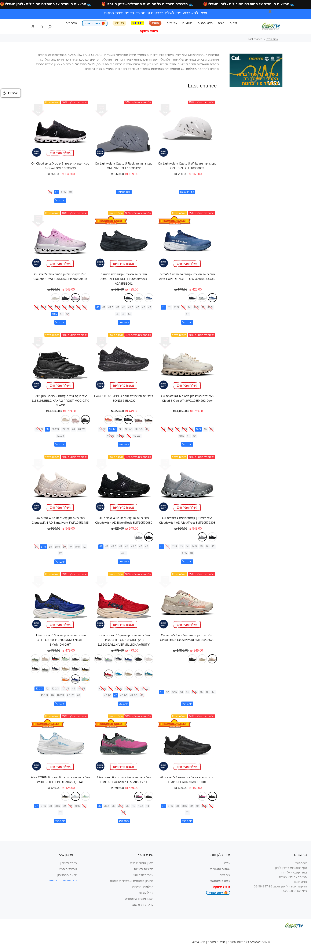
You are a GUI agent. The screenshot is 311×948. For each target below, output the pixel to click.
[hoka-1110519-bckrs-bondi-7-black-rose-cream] (148, 419)
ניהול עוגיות (146, 892)
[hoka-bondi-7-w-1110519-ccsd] (108, 419)
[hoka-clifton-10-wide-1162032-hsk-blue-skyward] (118, 674)
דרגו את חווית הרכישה (63, 880)
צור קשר (225, 875)
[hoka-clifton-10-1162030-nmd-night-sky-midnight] (75, 679)
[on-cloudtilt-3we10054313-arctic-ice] (55, 297)
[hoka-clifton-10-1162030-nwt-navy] (55, 669)
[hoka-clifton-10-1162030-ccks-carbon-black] (75, 658)
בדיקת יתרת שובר (142, 904)
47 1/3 (134, 695)
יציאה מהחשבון (67, 875)
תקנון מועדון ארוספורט (139, 898)
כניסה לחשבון (68, 863)
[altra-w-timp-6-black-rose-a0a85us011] (202, 796)
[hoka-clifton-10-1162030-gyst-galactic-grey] (45, 669)
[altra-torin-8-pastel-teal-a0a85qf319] (85, 796)
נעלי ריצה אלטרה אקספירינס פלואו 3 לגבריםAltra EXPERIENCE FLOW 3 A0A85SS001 (123, 279)
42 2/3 (136, 435)
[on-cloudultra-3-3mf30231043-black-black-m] (192, 658)
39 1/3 (139, 429)
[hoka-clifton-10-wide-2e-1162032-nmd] (128, 658)
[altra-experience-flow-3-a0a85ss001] (192, 297)
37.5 (57, 307)
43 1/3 (128, 688)
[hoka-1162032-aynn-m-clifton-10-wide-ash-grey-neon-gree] (108, 658)
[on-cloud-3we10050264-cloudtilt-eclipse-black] (65, 297)
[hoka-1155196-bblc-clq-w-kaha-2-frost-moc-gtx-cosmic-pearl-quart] (75, 419)
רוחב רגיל (60, 200)
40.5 (54, 314)
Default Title (187, 192)
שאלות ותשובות (220, 869)
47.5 (63, 192)
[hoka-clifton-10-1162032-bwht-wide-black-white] (98, 658)
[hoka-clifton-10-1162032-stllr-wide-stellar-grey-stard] (138, 674)
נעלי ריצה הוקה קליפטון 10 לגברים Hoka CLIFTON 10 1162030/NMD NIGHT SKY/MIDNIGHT (60, 640)
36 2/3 (102, 429)
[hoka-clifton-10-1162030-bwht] (35, 668)
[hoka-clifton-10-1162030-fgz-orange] (65, 679)
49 (70, 192)
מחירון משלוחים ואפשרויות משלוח (131, 881)
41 (163, 307)
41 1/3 (120, 435)
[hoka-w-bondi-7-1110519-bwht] (118, 419)
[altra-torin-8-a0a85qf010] (65, 796)
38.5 (71, 307)
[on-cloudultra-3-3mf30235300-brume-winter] (202, 658)
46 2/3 (123, 695)
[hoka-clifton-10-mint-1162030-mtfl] (65, 658)
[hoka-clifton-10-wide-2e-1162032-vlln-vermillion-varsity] (108, 674)
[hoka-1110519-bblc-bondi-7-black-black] (128, 419)
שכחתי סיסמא (68, 869)
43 (183, 307)
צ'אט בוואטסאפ (220, 881)
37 (50, 307)
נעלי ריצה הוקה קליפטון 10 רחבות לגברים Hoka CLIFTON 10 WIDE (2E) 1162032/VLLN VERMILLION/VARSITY (124, 640)
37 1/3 (112, 429)
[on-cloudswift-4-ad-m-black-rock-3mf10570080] (212, 536)
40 (84, 307)
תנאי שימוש (198, 942)
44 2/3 (145, 688)
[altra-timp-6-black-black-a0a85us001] (212, 796)
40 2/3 (110, 435)
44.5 (196, 307)
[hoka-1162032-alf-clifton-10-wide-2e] (148, 674)
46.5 (210, 307)
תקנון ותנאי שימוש (141, 863)
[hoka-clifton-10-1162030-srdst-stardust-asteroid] (85, 658)
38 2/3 (128, 429)
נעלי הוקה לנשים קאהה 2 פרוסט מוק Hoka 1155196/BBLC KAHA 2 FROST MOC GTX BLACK (60, 400)
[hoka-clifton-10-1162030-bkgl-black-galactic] (55, 658)
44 (189, 307)
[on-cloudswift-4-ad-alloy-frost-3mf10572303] (202, 536)
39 (78, 307)
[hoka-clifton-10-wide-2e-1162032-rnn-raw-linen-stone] (128, 674)
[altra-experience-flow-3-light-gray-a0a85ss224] (202, 297)
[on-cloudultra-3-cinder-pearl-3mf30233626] (212, 658)
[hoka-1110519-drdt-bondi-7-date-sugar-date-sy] (138, 419)
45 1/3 (107, 695)
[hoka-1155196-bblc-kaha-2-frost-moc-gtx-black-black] (85, 419)
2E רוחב (123, 703)
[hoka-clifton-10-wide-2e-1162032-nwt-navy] (118, 658)
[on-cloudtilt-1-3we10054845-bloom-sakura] (75, 297)
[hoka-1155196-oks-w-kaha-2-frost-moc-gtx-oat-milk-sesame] (65, 419)
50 (129, 314)
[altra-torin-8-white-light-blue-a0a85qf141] (75, 796)
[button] (11, 93)
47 (56, 192)
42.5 (176, 307)
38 (64, 307)
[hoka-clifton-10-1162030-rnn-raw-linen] (65, 669)
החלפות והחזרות (142, 886)
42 (169, 307)
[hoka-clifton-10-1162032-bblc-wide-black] (138, 658)
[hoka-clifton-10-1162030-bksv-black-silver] (75, 669)
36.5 (43, 307)
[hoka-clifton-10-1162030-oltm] (45, 658)
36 (36, 307)
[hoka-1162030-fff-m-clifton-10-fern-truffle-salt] (35, 658)
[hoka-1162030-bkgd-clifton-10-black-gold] (85, 668)
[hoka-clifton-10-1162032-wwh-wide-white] (148, 658)
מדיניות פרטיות (143, 869)
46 (50, 192)
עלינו (227, 863)
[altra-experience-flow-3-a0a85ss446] (212, 297)
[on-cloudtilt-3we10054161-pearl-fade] (85, 297)
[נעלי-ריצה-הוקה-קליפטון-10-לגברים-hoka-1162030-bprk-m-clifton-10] (85, 678)
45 (203, 307)
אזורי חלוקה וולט (143, 875)
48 (117, 314)
